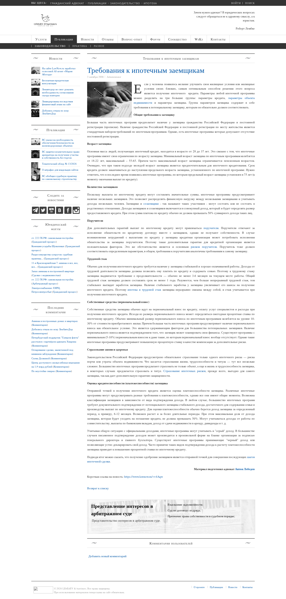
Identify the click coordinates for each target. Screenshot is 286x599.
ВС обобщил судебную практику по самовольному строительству (59, 177)
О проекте (199, 587)
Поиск (250, 3)
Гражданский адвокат (67, 3)
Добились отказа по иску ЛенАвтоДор (55, 112)
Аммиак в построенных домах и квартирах (55, 321)
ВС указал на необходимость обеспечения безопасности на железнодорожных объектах (58, 142)
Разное (99, 46)
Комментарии (39, 324)
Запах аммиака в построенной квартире (53, 271)
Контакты (247, 587)
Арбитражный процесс (44, 283)
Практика (79, 46)
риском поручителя (204, 247)
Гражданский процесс (44, 241)
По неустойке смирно (43, 371)
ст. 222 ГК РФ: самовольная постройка (52, 238)
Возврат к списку (98, 488)
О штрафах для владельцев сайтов (60, 169)
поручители (211, 228)
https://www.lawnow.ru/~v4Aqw (143, 477)
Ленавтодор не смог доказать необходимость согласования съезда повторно (58, 92)
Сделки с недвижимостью (46, 275)
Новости (232, 587)
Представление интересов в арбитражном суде (122, 509)
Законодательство (125, 3)
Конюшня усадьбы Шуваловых (48, 246)
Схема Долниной (41, 358)
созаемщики (151, 204)
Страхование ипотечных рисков (184, 371)
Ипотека (150, 3)
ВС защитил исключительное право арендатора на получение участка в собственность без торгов (61, 154)
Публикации (97, 3)
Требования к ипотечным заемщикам (145, 70)
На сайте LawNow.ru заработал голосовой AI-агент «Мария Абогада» (58, 71)
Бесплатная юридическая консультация (55, 82)
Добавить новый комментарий (107, 556)
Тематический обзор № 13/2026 (59, 163)
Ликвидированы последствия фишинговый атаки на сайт (57, 103)
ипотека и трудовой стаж (144, 290)
